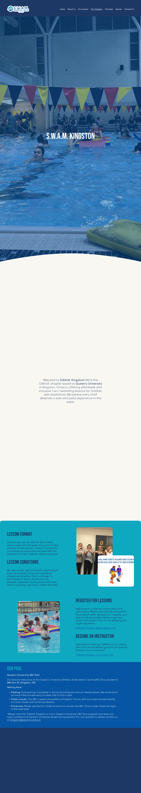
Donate (119, 9)
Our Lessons (83, 9)
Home (62, 9)
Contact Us (129, 9)
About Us (72, 9)
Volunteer (109, 9)
